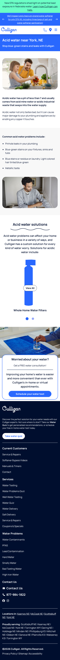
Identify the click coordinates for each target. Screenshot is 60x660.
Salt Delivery (9, 514)
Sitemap (22, 653)
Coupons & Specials (12, 526)
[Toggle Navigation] (56, 26)
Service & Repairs (11, 454)
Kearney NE (23, 613)
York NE (11, 617)
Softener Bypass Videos (14, 460)
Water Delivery (10, 508)
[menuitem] (50, 26)
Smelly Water (9, 563)
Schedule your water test (30, 390)
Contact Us (14, 588)
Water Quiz (8, 502)
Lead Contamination (13, 551)
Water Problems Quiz (13, 491)
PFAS (5, 545)
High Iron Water (10, 574)
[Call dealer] (45, 26)
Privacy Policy (9, 653)
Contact (6, 472)
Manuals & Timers (11, 466)
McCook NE (37, 613)
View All (30, 284)
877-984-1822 (15, 595)
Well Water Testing (12, 497)
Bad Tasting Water (12, 568)
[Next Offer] (56, 17)
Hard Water (8, 557)
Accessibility (35, 653)
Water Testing (9, 485)
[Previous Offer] (3, 17)
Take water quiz (13, 436)
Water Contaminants (13, 539)
